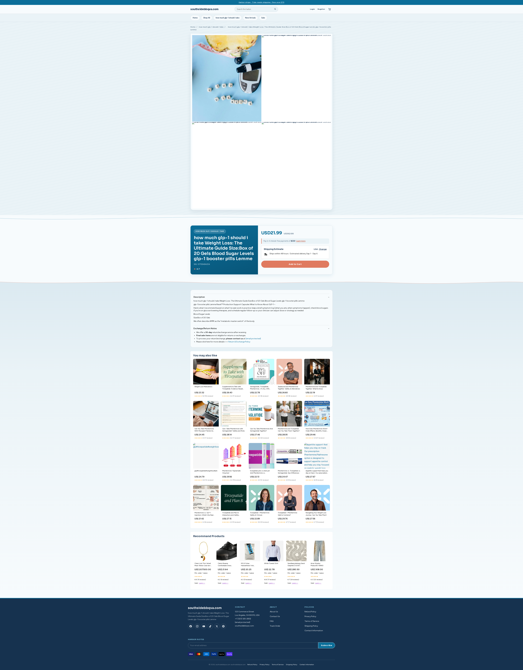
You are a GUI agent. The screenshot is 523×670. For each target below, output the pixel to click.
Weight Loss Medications (203, 387)
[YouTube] (203, 626)
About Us (274, 611)
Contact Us (275, 616)
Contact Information (314, 630)
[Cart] (330, 9)
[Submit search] (275, 9)
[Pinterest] (223, 626)
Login (312, 9)
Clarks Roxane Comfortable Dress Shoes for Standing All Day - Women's (226, 564)
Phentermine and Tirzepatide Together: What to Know (316, 388)
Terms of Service (312, 621)
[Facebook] (190, 626)
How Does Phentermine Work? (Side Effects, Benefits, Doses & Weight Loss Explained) (317, 430)
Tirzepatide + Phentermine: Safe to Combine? (287, 514)
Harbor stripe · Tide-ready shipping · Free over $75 (261, 2)
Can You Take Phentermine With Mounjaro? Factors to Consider (204, 430)
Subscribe (326, 645)
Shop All (206, 18)
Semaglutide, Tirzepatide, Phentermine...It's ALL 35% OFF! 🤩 (259, 388)
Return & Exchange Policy (239, 342)
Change (323, 249)
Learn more (300, 241)
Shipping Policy (311, 626)
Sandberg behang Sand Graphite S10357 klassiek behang (296, 564)
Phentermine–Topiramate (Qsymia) (231, 472)
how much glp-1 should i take (227, 18)
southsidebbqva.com (204, 9)
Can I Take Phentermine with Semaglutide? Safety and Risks (233, 430)
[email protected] (253, 338)
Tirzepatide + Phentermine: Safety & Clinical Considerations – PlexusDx (260, 514)
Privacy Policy (310, 616)
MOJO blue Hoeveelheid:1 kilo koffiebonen (247, 564)
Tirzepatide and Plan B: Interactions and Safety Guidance (230, 514)
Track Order (275, 626)
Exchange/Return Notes (205, 328)
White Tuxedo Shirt (271, 563)
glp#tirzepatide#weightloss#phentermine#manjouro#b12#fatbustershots (205, 471)
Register (321, 9)
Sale (263, 18)
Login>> (202, 583)
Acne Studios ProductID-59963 (317, 564)
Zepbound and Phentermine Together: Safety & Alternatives (289, 388)
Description (199, 297)
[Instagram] (197, 626)
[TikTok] (210, 626)
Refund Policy (310, 611)
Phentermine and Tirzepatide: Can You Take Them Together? (289, 430)
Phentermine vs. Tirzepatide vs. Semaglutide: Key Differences (289, 472)
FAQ (271, 621)
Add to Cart (295, 264)
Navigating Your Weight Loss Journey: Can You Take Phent (316, 514)
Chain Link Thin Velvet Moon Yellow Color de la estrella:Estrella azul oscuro (202, 564)
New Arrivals (250, 18)
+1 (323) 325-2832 (243, 619)
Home (195, 18)
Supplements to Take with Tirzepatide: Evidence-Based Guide (232, 388)
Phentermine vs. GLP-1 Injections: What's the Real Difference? (203, 514)
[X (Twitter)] (217, 626)
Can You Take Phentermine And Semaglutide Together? (261, 430)
